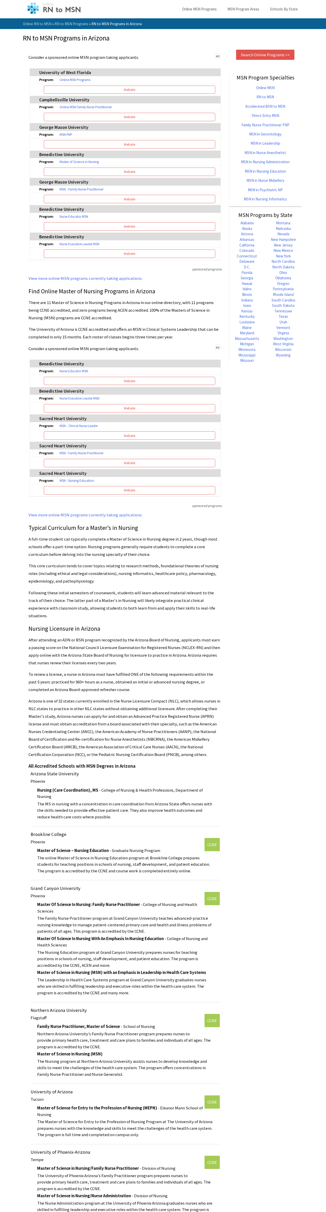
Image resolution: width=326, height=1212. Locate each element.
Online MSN (265, 87)
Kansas (247, 310)
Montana (283, 222)
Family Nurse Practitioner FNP (265, 124)
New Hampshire (283, 239)
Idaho (247, 288)
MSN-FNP (66, 134)
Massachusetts (247, 338)
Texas (283, 316)
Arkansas (247, 239)
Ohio (283, 272)
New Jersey (283, 244)
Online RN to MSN (37, 23)
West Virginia (283, 343)
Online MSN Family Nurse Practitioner (86, 107)
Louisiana (247, 321)
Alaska (247, 228)
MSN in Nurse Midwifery (265, 180)
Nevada (283, 233)
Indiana (247, 299)
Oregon (283, 283)
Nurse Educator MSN (74, 216)
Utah (283, 321)
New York (283, 255)
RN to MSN (265, 96)
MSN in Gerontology (265, 133)
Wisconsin (283, 349)
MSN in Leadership (265, 143)
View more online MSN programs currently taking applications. (85, 278)
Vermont (283, 327)
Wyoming (283, 354)
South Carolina (283, 299)
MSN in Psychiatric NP (265, 189)
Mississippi (246, 354)
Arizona (247, 233)
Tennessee (283, 310)
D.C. (247, 266)
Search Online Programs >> (265, 54)
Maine (247, 327)
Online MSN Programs (199, 8)
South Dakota (283, 305)
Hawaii (247, 283)
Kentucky (247, 316)
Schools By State (284, 8)
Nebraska (283, 228)
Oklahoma (283, 277)
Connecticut (247, 255)
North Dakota (283, 266)
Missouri (247, 360)
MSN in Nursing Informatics (265, 198)
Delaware (246, 261)
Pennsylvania (283, 288)
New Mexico (283, 250)
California (246, 244)
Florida (246, 272)
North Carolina (283, 261)
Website (129, 89)
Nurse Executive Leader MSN (79, 244)
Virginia (283, 332)
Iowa (247, 305)
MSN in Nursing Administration (265, 161)
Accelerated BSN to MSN (265, 106)
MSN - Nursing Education (77, 480)
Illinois (247, 294)
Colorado (246, 250)
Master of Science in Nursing (79, 161)
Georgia (247, 277)
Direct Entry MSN (265, 115)
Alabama (247, 222)
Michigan (247, 343)
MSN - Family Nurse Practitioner (81, 189)
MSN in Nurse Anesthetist (265, 152)
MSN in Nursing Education (265, 171)
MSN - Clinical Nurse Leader (79, 425)
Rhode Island (283, 294)
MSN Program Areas (243, 8)
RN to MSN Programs (71, 23)
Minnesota (246, 349)
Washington (283, 338)
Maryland (247, 332)
